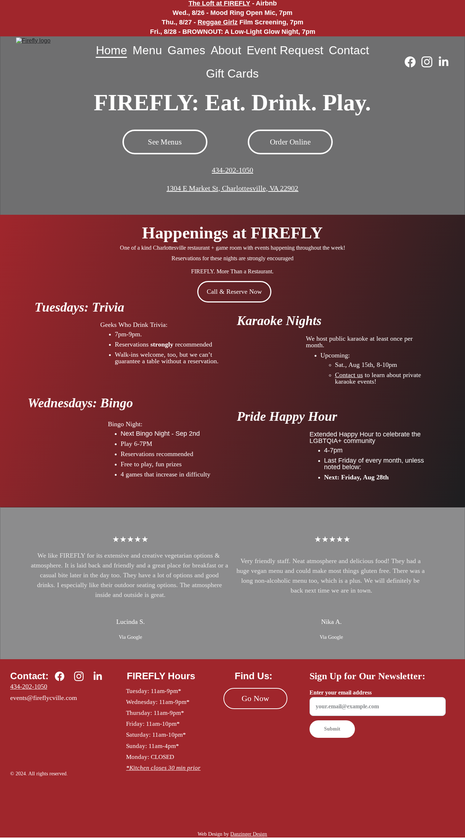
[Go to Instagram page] (429, 61)
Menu (147, 50)
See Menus (165, 142)
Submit (332, 729)
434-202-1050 (232, 170)
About (226, 50)
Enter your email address (341, 692)
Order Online (290, 142)
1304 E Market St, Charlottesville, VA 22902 (232, 188)
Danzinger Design (248, 834)
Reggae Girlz (218, 22)
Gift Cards (232, 73)
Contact (349, 50)
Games (186, 50)
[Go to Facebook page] (413, 61)
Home (111, 50)
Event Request (285, 50)
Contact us (349, 375)
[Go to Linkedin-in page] (443, 61)
